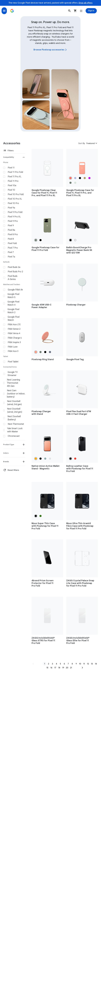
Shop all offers (85, 3)
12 (88, 664)
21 (71, 667)
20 (67, 667)
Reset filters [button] (11, 470)
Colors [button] (6, 453)
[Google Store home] (12, 11)
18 (59, 667)
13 (92, 664)
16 (51, 667)
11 (84, 664)
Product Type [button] (8, 445)
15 (47, 667)
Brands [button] (6, 462)
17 (55, 667)
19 (63, 667)
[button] (69, 10)
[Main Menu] (4, 10)
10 (80, 664)
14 (96, 664)
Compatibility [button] (8, 157)
